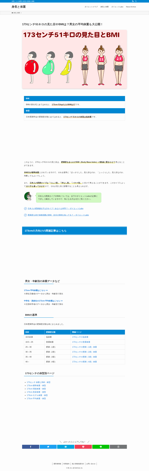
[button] (30, 447)
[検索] (135, 1)
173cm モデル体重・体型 (37, 395)
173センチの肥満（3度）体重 (84, 357)
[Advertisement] (74, 140)
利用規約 (66, 464)
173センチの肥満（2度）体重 (84, 352)
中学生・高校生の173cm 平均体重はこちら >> (43, 301)
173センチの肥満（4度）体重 (84, 362)
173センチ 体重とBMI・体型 (38, 382)
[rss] (132, 1)
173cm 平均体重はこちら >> (36, 290)
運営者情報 (57, 464)
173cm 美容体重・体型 (36, 392)
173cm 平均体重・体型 (36, 399)
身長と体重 (19, 6)
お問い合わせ (90, 464)
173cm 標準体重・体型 (36, 386)
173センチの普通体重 (81, 342)
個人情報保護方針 (78, 464)
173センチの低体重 (80, 337)
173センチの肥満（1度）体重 (84, 347)
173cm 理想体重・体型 (36, 389)
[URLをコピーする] (118, 447)
